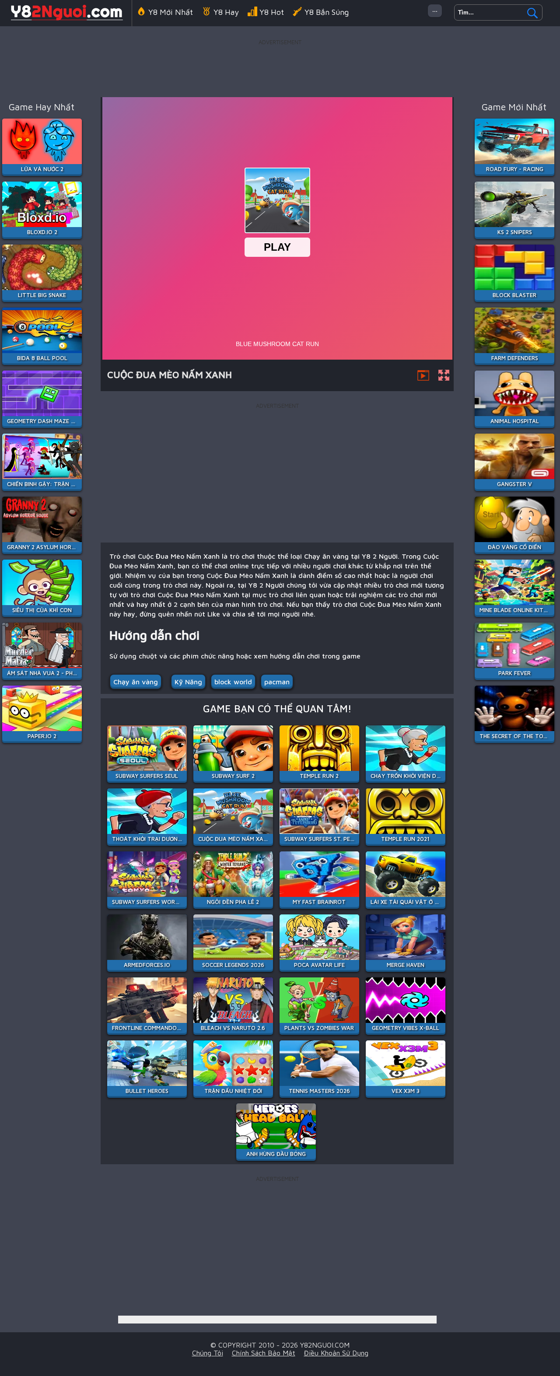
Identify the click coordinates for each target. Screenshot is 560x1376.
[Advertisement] (280, 67)
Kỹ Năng (188, 682)
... (435, 9)
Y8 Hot (271, 12)
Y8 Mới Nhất (170, 12)
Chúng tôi (207, 1353)
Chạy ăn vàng (135, 682)
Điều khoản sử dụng (336, 1353)
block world (233, 682)
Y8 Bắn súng (326, 12)
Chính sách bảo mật (263, 1353)
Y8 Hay (226, 12)
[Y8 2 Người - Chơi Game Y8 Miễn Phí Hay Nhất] (66, 19)
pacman (277, 682)
